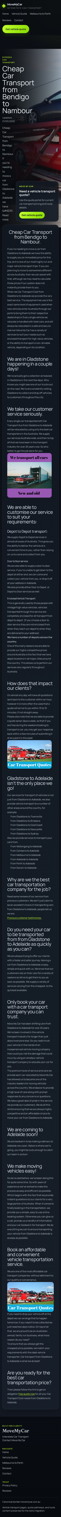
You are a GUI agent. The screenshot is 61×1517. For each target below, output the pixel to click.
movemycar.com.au (30, 1501)
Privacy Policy (9, 1485)
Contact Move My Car (13, 1440)
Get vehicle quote (16, 29)
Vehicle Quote (19, 13)
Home (5, 13)
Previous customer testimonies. (24, 917)
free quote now (27, 1393)
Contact (18, 20)
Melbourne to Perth (40, 13)
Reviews (6, 20)
